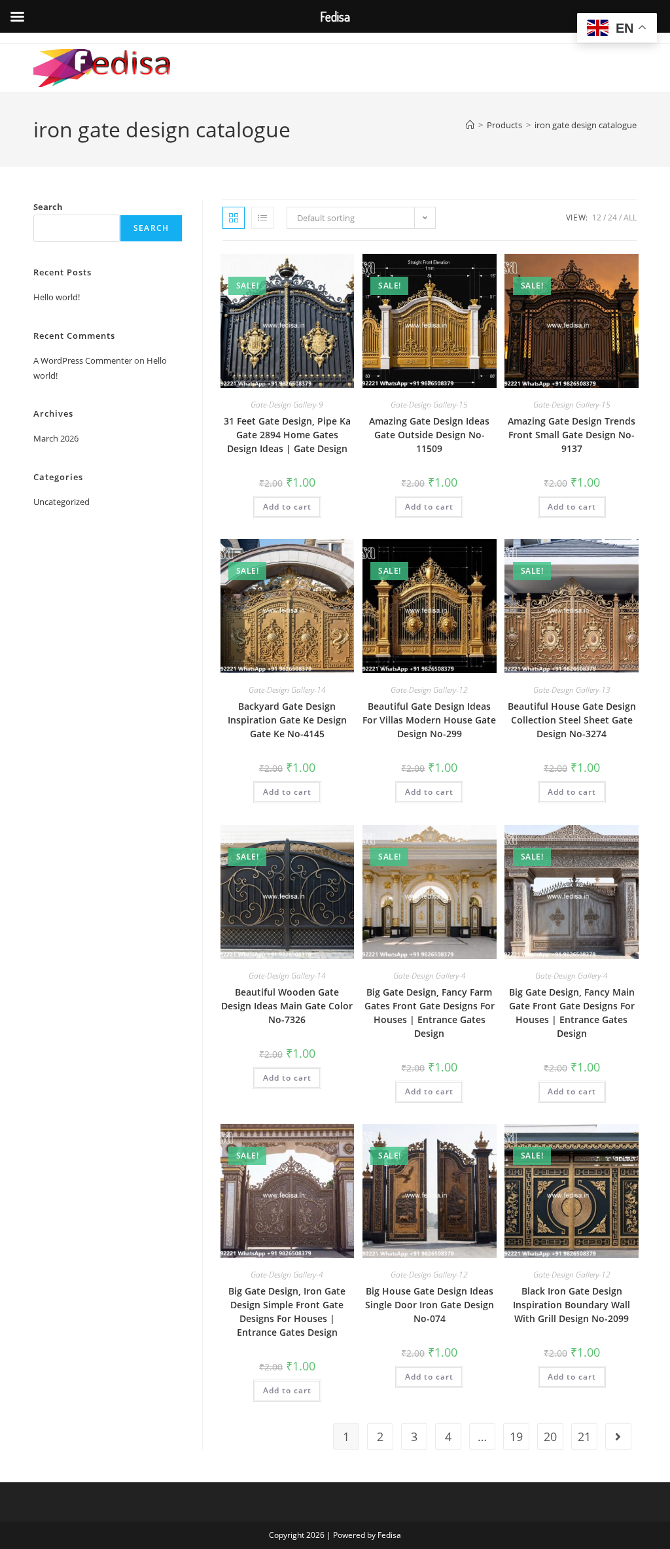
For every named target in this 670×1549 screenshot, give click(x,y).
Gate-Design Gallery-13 (571, 689)
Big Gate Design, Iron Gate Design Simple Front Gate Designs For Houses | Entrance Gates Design (286, 1311)
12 (596, 217)
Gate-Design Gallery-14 (287, 689)
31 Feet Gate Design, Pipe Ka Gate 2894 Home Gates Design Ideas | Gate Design (287, 435)
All (630, 217)
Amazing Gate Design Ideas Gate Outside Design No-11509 (429, 435)
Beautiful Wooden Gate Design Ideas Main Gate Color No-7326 (287, 1006)
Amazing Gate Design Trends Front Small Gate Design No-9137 (571, 435)
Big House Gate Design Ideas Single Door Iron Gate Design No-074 (429, 1305)
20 (550, 1436)
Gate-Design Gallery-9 (287, 404)
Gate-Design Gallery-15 (429, 404)
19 (516, 1436)
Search (48, 207)
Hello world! (56, 297)
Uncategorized (61, 502)
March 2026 (56, 438)
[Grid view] (233, 218)
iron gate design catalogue (586, 125)
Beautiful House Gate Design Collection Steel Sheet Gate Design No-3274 (572, 720)
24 (612, 217)
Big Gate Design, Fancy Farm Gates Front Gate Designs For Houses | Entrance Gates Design (429, 1012)
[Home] (470, 125)
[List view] (262, 218)
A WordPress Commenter (82, 360)
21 (584, 1436)
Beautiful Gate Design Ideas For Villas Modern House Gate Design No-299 (429, 720)
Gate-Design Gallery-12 (429, 689)
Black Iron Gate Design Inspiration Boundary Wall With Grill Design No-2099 (571, 1305)
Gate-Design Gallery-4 (429, 975)
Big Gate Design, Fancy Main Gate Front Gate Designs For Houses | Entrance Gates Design (572, 1012)
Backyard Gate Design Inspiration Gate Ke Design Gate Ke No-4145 (287, 720)
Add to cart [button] (287, 506)
